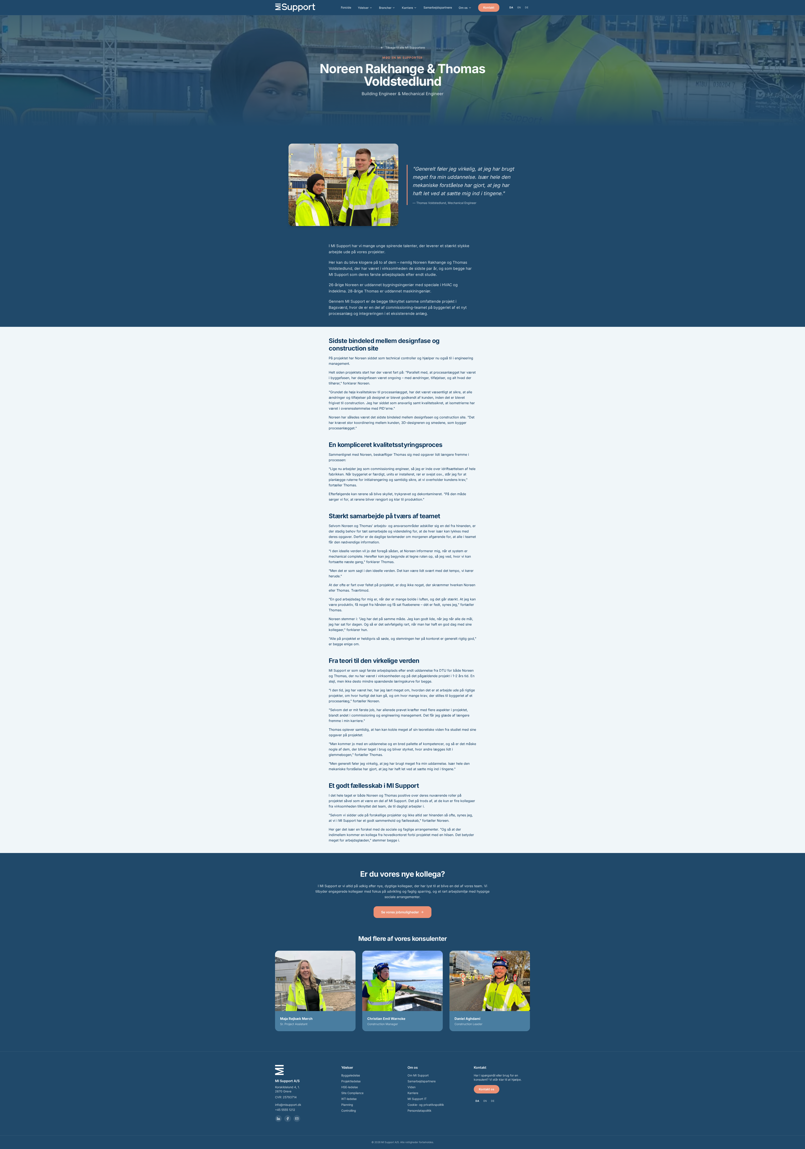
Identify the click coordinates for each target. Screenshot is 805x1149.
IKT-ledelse (349, 1099)
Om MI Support (418, 1075)
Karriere (407, 7)
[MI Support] (295, 7)
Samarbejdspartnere (437, 7)
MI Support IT (417, 1099)
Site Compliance (352, 1093)
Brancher (385, 7)
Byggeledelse (350, 1075)
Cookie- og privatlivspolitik (426, 1104)
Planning (347, 1104)
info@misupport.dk (288, 1104)
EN (519, 7)
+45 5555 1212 (285, 1109)
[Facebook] (287, 1118)
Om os (463, 7)
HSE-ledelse (349, 1087)
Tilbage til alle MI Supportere (405, 47)
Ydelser (363, 7)
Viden (411, 1087)
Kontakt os (486, 1089)
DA (511, 7)
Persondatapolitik (419, 1110)
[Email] (296, 1118)
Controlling (348, 1110)
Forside (346, 7)
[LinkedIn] (278, 1118)
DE (526, 7)
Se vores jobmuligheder (400, 912)
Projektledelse (351, 1081)
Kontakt (488, 7)
